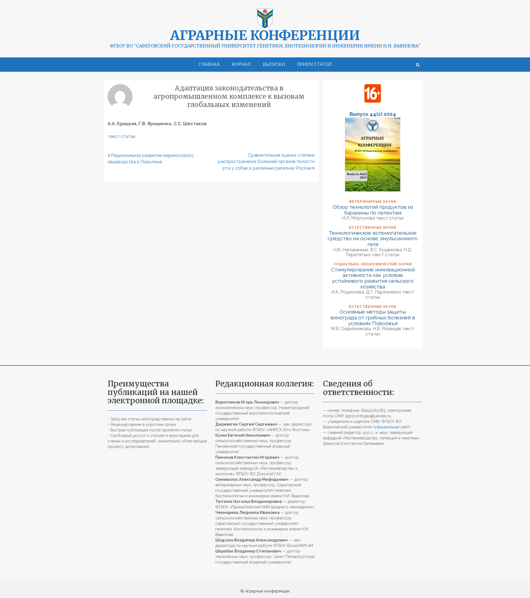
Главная (209, 64)
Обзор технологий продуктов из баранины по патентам (373, 210)
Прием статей (314, 64)
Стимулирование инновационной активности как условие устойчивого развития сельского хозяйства (373, 278)
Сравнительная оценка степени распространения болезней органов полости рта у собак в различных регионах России (266, 162)
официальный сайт (392, 427)
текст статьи (121, 136)
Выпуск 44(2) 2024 (372, 114)
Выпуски (274, 64)
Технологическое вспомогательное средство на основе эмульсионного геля (373, 238)
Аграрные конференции (265, 35)
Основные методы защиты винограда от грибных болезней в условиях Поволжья (372, 317)
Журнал (241, 64)
